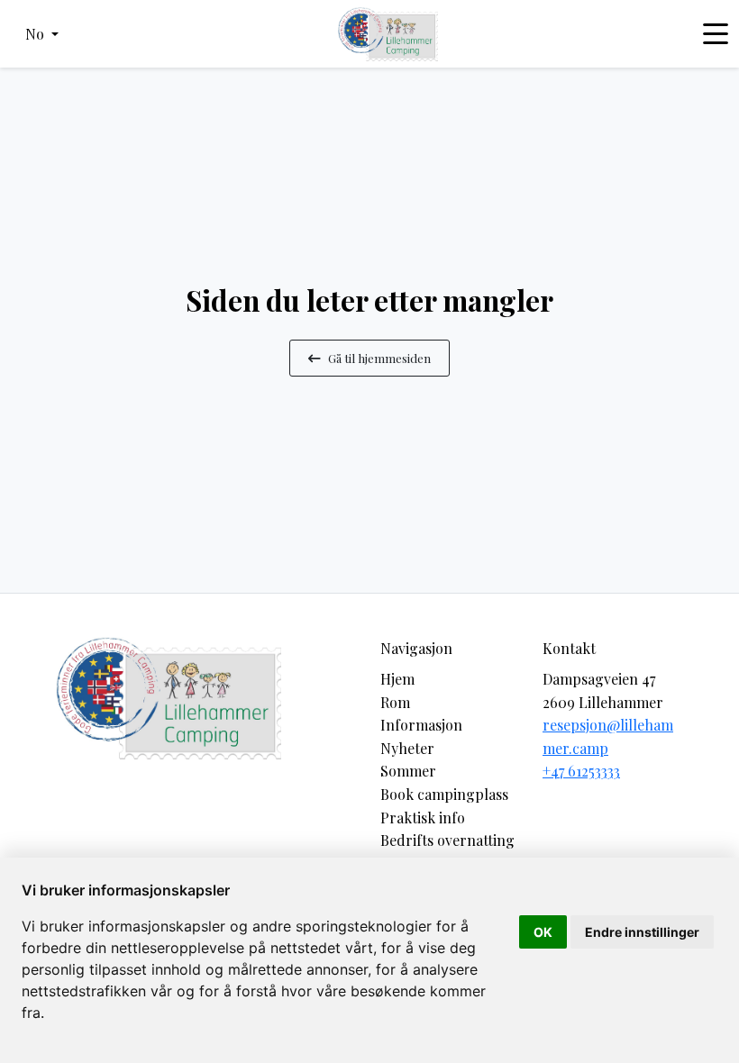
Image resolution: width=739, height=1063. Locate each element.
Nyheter (407, 748)
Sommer (408, 770)
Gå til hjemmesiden (379, 358)
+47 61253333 (581, 770)
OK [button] (543, 932)
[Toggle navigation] (715, 34)
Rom (395, 702)
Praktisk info (422, 817)
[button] (42, 34)
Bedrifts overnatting (447, 840)
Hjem (397, 678)
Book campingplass (444, 794)
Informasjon (421, 724)
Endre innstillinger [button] (642, 932)
